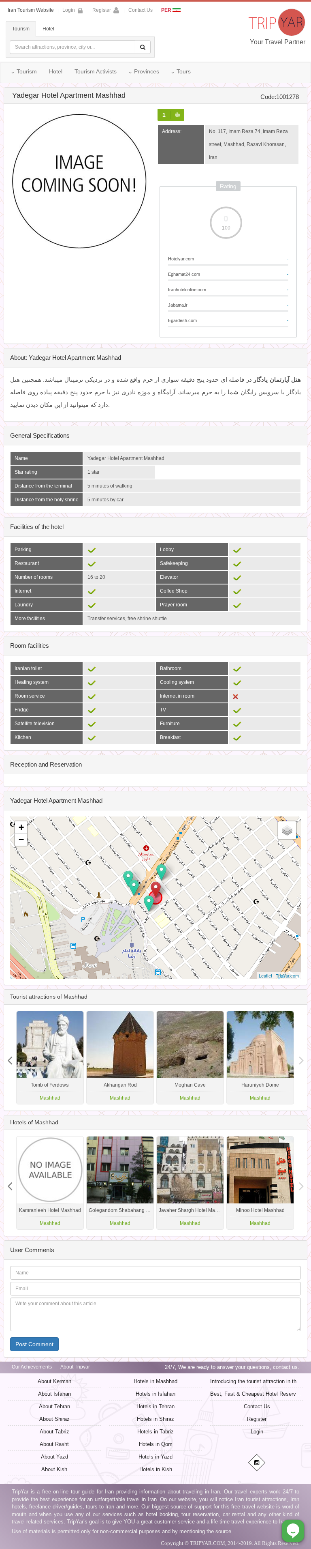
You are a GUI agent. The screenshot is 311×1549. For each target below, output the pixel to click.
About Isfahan (54, 1394)
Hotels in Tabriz (155, 1432)
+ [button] (21, 827)
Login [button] (68, 10)
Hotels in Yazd (155, 1457)
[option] (260, 1057)
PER (167, 10)
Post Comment (34, 1344)
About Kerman (54, 1381)
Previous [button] (301, 1057)
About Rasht (54, 1444)
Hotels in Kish (155, 1469)
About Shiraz (54, 1419)
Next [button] (10, 1057)
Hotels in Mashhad (155, 1381)
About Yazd (54, 1457)
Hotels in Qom (156, 1444)
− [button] (21, 839)
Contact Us (140, 10)
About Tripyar (75, 1367)
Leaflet (265, 975)
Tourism (21, 29)
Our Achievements (32, 1367)
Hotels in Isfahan (155, 1394)
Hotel (48, 29)
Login (257, 1432)
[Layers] (287, 830)
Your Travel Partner (277, 42)
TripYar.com (287, 975)
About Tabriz (54, 1432)
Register (101, 10)
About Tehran (54, 1406)
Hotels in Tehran (155, 1406)
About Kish (54, 1469)
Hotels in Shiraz (155, 1419)
